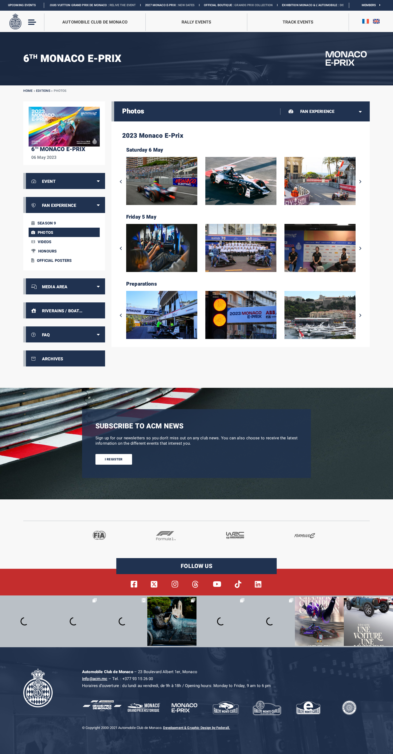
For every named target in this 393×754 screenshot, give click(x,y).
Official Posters (54, 260)
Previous (121, 181)
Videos (44, 242)
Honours (47, 251)
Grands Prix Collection (210, 5)
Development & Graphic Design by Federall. (196, 727)
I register (114, 459)
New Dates (143, 5)
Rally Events (196, 22)
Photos (45, 232)
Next (360, 181)
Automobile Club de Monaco (95, 22)
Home (28, 90)
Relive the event (80, 5)
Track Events (298, 22)
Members (371, 5)
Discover (303, 5)
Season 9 (46, 223)
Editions (43, 90)
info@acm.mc (94, 679)
